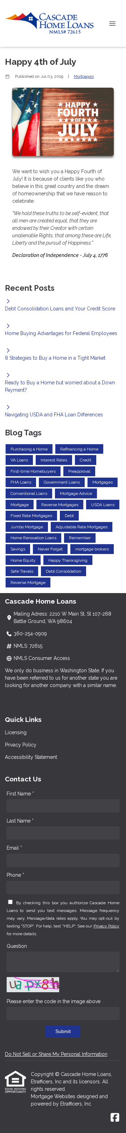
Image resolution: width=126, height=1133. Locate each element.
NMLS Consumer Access (42, 658)
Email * (14, 848)
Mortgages (84, 76)
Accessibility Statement (31, 757)
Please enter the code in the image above (53, 1001)
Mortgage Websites (54, 1096)
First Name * (20, 794)
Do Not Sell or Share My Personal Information (56, 1054)
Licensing (16, 732)
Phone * (15, 875)
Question (17, 946)
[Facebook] (115, 1118)
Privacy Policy (20, 745)
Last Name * (20, 821)
